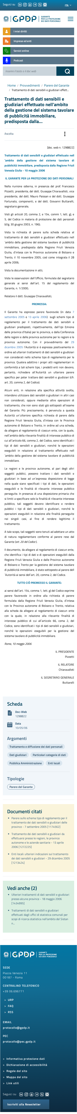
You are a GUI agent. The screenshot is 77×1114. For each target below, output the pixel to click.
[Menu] (70, 19)
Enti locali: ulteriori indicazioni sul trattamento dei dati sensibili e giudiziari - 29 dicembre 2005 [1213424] (40, 858)
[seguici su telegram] (35, 4)
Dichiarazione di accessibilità (26, 1065)
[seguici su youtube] (30, 4)
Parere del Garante (56, 85)
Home (12, 85)
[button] (65, 134)
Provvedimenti (30, 85)
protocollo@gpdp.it (16, 1027)
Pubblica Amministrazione (25, 763)
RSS (10, 1012)
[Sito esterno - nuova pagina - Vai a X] (42, 1094)
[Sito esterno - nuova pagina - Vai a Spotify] (47, 1094)
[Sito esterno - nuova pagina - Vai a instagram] (26, 1094)
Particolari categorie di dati (49, 755)
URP (11, 1000)
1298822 (21, 716)
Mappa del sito (16, 1077)
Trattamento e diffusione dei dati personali (35, 746)
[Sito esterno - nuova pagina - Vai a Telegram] (36, 1094)
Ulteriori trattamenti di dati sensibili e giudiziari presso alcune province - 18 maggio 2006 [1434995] (40, 898)
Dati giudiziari (18, 755)
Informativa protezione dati (25, 1059)
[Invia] (65, 71)
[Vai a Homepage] (30, 956)
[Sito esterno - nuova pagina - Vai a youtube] (31, 1094)
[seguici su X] (40, 4)
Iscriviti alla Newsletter (24, 1104)
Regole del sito (16, 1071)
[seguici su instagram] (25, 4)
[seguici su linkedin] (20, 4)
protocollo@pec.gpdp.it (19, 1041)
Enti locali (54, 763)
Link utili (12, 1083)
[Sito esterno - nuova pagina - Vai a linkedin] (21, 1094)
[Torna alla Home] (32, 18)
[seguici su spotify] (45, 4)
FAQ (11, 1006)
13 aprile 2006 (37, 317)
